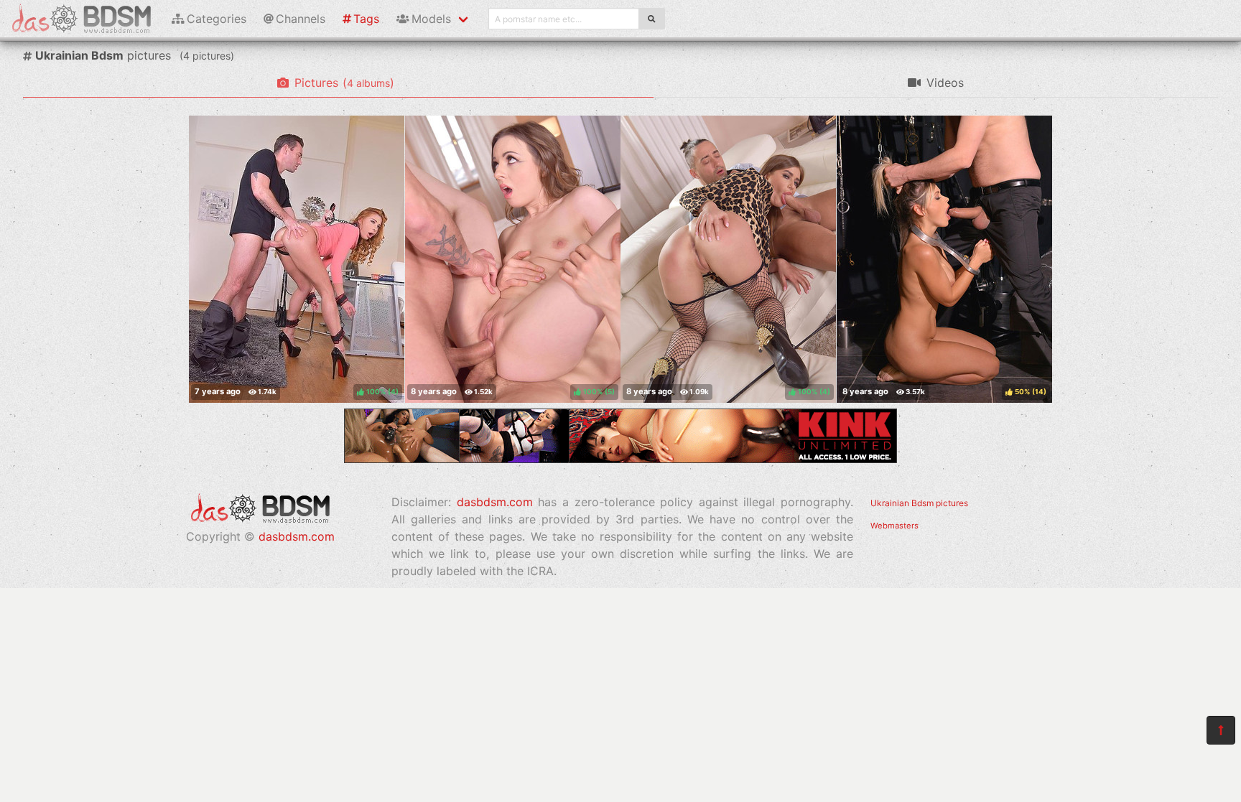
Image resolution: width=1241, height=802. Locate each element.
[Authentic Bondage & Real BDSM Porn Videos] (620, 459)
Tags (366, 18)
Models (431, 18)
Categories (216, 18)
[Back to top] (1221, 730)
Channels (300, 18)
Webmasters (894, 526)
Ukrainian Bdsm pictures (919, 503)
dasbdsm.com (297, 536)
